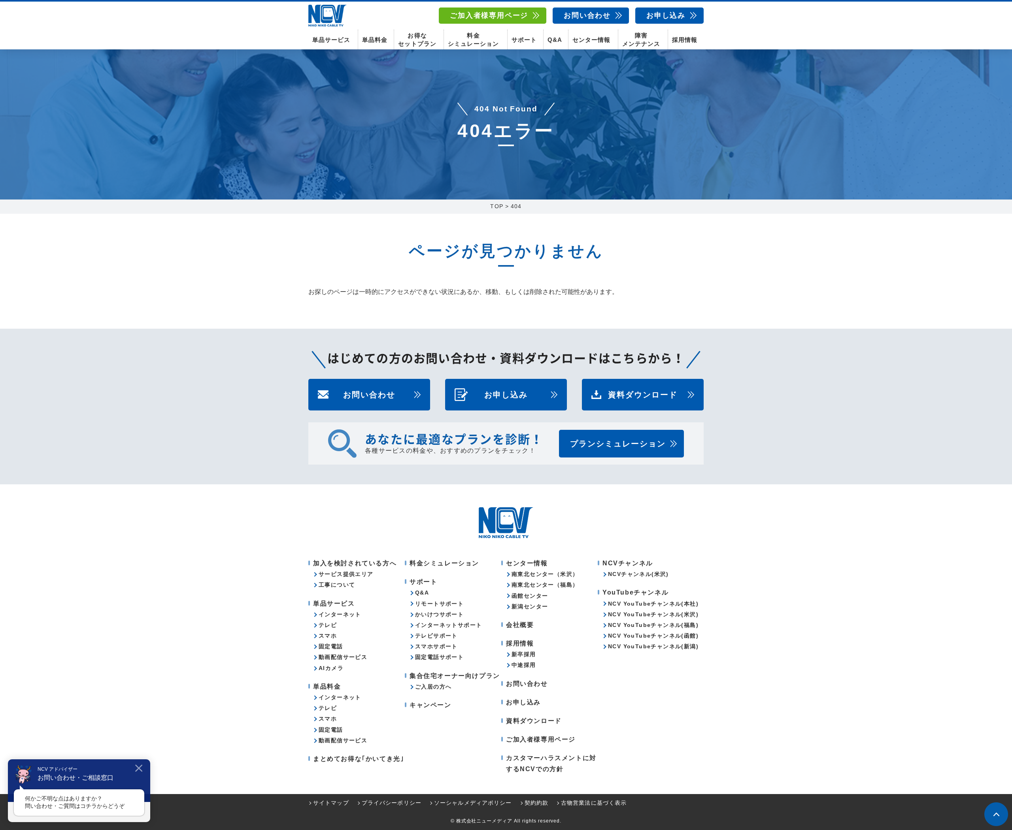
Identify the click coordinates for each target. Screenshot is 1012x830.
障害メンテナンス (641, 39)
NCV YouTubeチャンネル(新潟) (653, 646)
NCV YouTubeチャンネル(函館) (653, 635)
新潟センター (530, 606)
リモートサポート (439, 603)
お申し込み (665, 15)
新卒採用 (524, 654)
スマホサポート (436, 646)
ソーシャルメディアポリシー (473, 803)
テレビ (328, 625)
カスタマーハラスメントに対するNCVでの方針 (551, 763)
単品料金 (374, 39)
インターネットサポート (448, 625)
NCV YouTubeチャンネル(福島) (653, 625)
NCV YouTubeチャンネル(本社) (653, 603)
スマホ (328, 635)
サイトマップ (331, 803)
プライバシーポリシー (391, 803)
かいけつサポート (439, 614)
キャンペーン (430, 705)
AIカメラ (331, 668)
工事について (337, 585)
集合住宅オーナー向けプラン (455, 675)
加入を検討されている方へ (354, 563)
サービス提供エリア (346, 574)
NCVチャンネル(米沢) (638, 574)
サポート (524, 39)
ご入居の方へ (433, 686)
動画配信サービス (343, 657)
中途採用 (524, 665)
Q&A (555, 39)
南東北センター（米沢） (545, 574)
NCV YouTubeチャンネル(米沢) (653, 614)
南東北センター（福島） (545, 585)
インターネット (340, 614)
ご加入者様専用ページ (489, 15)
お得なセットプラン (417, 39)
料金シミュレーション (473, 39)
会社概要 (520, 624)
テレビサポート (436, 635)
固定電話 (331, 646)
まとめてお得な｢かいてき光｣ (358, 758)
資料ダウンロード (643, 394)
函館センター (530, 596)
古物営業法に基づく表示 (594, 803)
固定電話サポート (439, 657)
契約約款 (536, 803)
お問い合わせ (587, 15)
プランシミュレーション (618, 443)
